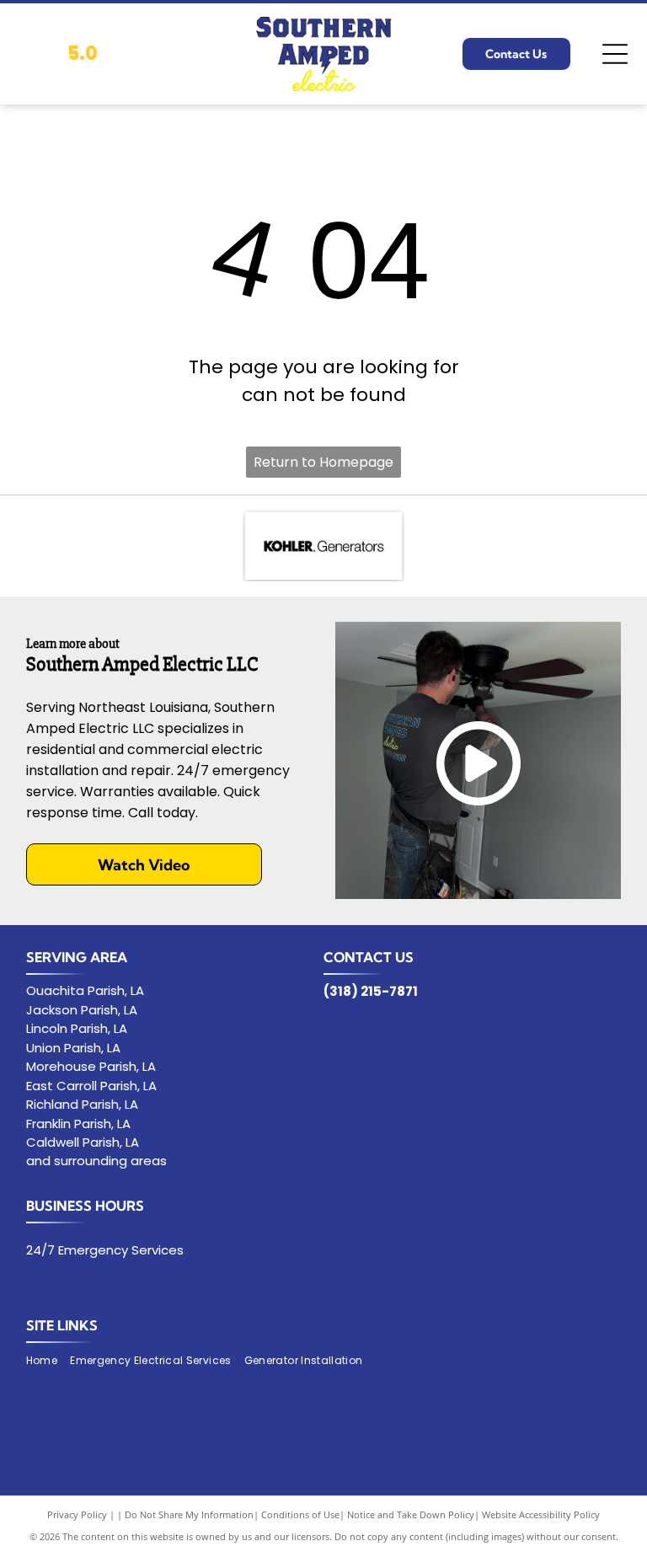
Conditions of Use (300, 1514)
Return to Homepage (323, 462)
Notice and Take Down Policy (410, 1514)
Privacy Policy (77, 1514)
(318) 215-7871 (371, 991)
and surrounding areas (96, 1160)
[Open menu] (615, 54)
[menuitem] (48, 1361)
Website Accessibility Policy (541, 1514)
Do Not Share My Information (189, 1514)
